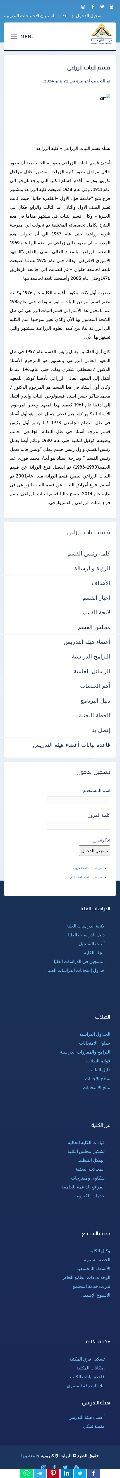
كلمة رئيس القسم (89, 553)
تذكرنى (103, 840)
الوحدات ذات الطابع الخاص (85, 1277)
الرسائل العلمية (92, 671)
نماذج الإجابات (97, 1078)
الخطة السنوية (97, 1259)
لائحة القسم (96, 612)
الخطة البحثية (94, 715)
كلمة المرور (99, 815)
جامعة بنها (30, 1455)
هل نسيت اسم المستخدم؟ (85, 877)
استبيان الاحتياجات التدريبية (29, 15)
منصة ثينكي (94, 1426)
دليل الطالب (99, 1069)
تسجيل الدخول (89, 15)
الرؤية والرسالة (92, 568)
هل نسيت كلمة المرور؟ (87, 868)
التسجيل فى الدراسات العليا (79, 961)
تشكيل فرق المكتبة (87, 1359)
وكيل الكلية (100, 1250)
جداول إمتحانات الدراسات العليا (76, 970)
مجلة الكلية (94, 952)
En (65, 15)
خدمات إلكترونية (89, 1195)
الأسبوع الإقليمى (95, 1295)
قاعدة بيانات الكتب (87, 1376)
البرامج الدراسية (91, 656)
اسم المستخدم (96, 790)
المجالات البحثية (90, 1169)
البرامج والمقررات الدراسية (85, 1052)
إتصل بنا (100, 730)
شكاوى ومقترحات (88, 1178)
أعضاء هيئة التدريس (87, 641)
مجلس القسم (94, 627)
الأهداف (101, 582)
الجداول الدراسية (94, 1034)
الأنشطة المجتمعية (93, 1268)
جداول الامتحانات (94, 1043)
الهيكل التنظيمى (90, 1160)
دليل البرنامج (95, 700)
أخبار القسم (96, 597)
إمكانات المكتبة (90, 1368)
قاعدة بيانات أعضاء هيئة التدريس (71, 744)
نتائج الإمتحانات (96, 1087)
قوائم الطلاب (98, 1061)
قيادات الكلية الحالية (86, 1142)
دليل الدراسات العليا (86, 934)
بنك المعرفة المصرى (86, 1385)
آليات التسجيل (92, 943)
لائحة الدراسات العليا (86, 926)
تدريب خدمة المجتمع (91, 1286)
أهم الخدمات (95, 685)
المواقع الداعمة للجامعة (83, 1187)
